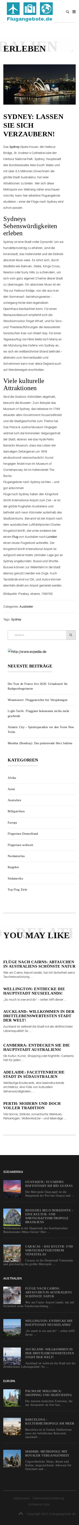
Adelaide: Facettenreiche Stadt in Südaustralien (34, 1074)
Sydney (14, 147)
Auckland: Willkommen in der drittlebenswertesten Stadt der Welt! (38, 1015)
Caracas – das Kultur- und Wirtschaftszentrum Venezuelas (49, 1250)
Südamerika (15, 878)
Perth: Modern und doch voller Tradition (32, 1105)
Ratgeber (13, 867)
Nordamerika (16, 856)
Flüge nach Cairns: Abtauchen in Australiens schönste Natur (39, 964)
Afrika (12, 777)
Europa (12, 822)
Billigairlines (16, 811)
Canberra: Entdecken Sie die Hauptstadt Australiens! (36, 1047)
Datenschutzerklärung (48, 1498)
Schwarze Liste (39, 1504)
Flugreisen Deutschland (23, 833)
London (52, 536)
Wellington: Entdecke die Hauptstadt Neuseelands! (34, 991)
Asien (11, 789)
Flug (15, 536)
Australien (26, 606)
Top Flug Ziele (17, 889)
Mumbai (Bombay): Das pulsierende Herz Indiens (40, 743)
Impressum (22, 1498)
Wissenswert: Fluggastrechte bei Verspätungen (37, 700)
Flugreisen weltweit (20, 845)
